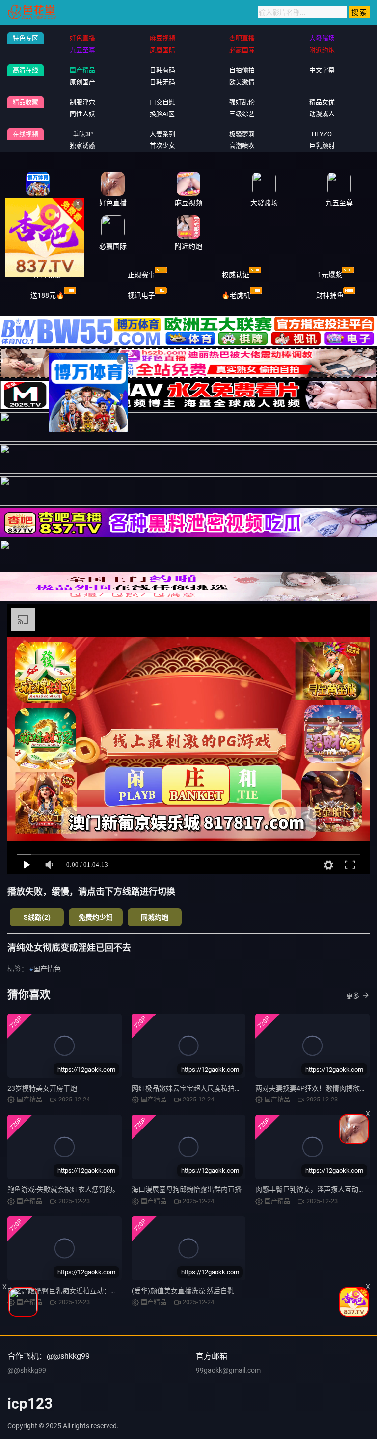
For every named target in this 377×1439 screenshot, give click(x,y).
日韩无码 (162, 81)
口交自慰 (162, 102)
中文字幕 (322, 70)
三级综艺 (242, 113)
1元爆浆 (330, 275)
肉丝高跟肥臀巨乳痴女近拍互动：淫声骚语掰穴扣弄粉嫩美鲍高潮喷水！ (117, 1291)
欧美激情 (242, 81)
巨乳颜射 (322, 145)
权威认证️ (235, 275)
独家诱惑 (82, 145)
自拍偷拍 (242, 70)
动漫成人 (322, 113)
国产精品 (82, 70)
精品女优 (322, 102)
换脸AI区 (162, 113)
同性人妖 (82, 113)
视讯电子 (141, 295)
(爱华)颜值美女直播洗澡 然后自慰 (183, 1291)
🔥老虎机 (235, 295)
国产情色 (47, 969)
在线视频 (25, 134)
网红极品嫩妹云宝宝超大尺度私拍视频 (190, 1088)
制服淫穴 (82, 102)
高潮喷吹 (242, 145)
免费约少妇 (96, 917)
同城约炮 (154, 917)
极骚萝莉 (242, 134)
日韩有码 (162, 70)
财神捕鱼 (330, 295)
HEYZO (322, 134)
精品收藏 (25, 102)
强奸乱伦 (242, 102)
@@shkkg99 (26, 1370)
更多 (353, 996)
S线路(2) (37, 917)
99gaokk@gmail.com (228, 1370)
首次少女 (162, 145)
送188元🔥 (47, 295)
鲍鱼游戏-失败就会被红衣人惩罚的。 (63, 1189)
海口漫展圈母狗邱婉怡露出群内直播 (187, 1189)
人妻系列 (162, 134)
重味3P (83, 134)
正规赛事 (141, 275)
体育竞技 (47, 275)
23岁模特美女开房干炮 (42, 1088)
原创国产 (82, 81)
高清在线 (25, 70)
